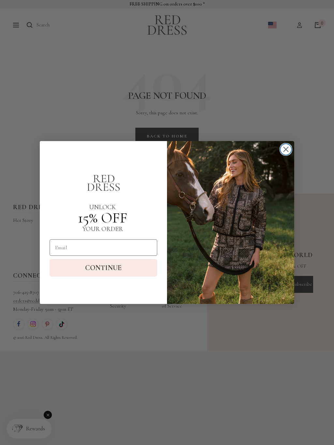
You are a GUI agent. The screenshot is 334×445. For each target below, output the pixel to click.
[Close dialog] (286, 149)
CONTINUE (103, 268)
